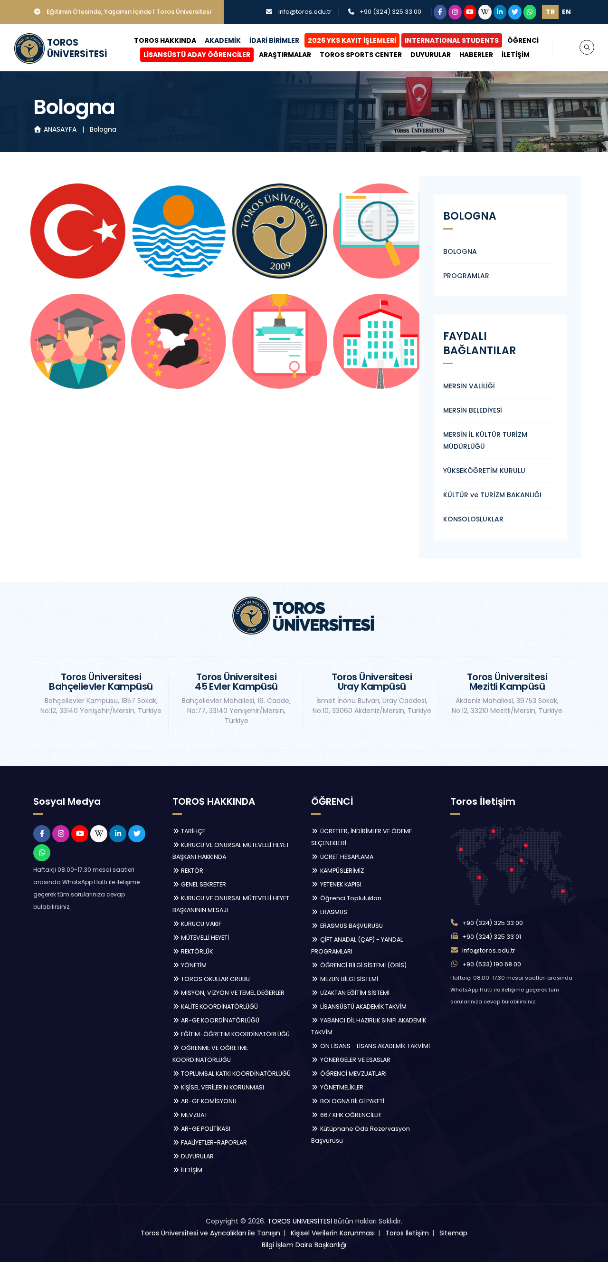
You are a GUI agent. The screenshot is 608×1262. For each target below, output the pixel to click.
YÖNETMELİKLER (341, 1087)
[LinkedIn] (500, 12)
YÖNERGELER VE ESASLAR (354, 1060)
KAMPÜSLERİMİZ (341, 871)
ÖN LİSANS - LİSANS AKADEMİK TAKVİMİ (374, 1046)
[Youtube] (470, 12)
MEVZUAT (194, 1115)
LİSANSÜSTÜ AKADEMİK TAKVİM (363, 1006)
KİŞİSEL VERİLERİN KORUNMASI (222, 1087)
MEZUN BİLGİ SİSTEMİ (348, 979)
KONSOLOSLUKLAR (473, 519)
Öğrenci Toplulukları (350, 898)
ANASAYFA (60, 129)
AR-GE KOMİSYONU (208, 1101)
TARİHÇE (192, 831)
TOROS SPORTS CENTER (361, 54)
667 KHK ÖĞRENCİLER (350, 1115)
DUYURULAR (430, 54)
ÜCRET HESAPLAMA (346, 857)
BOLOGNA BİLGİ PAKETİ (351, 1101)
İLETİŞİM (516, 54)
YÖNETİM (193, 965)
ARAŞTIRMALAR (285, 54)
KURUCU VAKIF (200, 924)
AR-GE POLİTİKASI (205, 1129)
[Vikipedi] (485, 12)
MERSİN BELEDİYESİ (472, 410)
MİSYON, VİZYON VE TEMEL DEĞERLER (232, 993)
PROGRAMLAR (466, 275)
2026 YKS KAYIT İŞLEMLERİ (352, 40)
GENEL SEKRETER (203, 884)
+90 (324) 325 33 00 (390, 11)
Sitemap (453, 1233)
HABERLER (476, 54)
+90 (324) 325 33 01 (491, 937)
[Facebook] (440, 12)
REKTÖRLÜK (196, 951)
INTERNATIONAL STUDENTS (452, 40)
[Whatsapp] (530, 12)
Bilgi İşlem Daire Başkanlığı (304, 1245)
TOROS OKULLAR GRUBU (215, 979)
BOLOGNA (460, 251)
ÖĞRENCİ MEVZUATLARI (353, 1073)
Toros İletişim (407, 1233)
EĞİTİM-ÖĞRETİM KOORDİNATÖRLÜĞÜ (235, 1034)
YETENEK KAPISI (340, 884)
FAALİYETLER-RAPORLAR (213, 1142)
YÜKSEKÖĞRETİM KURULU (484, 470)
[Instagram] (455, 12)
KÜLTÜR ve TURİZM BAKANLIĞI (492, 495)
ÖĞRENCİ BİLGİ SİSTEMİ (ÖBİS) (363, 965)
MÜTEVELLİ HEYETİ (204, 938)
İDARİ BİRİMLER (274, 40)
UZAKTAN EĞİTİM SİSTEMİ (354, 993)
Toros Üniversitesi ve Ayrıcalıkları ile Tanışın (210, 1233)
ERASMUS (333, 912)
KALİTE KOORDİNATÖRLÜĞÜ (219, 1006)
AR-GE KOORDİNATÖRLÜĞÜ (219, 1020)
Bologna (103, 129)
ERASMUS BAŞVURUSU (351, 926)
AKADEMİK (223, 40)
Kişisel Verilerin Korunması (333, 1233)
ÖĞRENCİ (523, 40)
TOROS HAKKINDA (165, 40)
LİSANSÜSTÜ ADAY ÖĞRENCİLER (196, 54)
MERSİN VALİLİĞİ (469, 386)
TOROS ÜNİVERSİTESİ (299, 1221)
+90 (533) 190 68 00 (491, 964)
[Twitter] (515, 12)
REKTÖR (191, 871)
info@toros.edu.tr (305, 11)
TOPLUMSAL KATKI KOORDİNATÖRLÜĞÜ (235, 1073)
